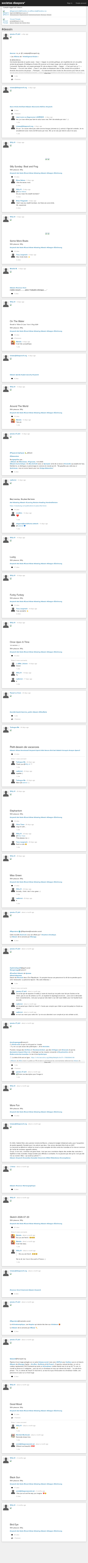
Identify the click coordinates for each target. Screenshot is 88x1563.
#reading (42, 502)
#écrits (24, 23)
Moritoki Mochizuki (23, 1435)
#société (13, 712)
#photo (12, 23)
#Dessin (13, 462)
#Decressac (23, 462)
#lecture (36, 502)
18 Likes (16, 251)
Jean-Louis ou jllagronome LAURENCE (30, 117)
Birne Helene (21, 180)
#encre (47, 750)
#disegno (50, 173)
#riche (16, 107)
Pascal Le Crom (15, 693)
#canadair (34, 1158)
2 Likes (16, 110)
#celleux (69, 1362)
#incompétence (65, 1158)
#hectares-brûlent (39, 1050)
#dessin (49, 15)
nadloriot (13, 480)
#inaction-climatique (48, 935)
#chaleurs (54, 1324)
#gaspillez (15, 459)
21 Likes (16, 1414)
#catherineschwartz (34, 15)
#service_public (26, 712)
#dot (42, 750)
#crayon (71, 750)
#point (38, 750)
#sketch (59, 750)
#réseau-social (43, 1362)
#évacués (65, 1050)
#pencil (77, 750)
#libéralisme (55, 1158)
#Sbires (16, 57)
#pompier (47, 464)
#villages (55, 1050)
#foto (28, 23)
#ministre (46, 1046)
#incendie (67, 464)
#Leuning (29, 502)
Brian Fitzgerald (22, 201)
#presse (28, 973)
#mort (19, 1290)
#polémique (42, 1054)
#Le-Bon (34, 1364)
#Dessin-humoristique (17, 464)
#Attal (48, 1158)
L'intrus (12, 1166)
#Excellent (13, 973)
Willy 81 (12, 142)
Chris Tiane (20, 824)
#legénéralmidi (23, 15)
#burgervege (14, 970)
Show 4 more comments (19, 988)
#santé (18, 712)
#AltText (59, 1362)
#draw (31, 173)
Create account (81, 3)
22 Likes (16, 1227)
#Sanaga (33, 937)
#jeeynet (13, 1359)
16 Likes (16, 335)
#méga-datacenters (46, 468)
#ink (51, 750)
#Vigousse (31, 462)
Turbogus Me (14, 727)
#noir (24, 288)
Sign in (69, 3)
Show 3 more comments (19, 1232)
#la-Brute (41, 1364)
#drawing (37, 173)
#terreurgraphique (29, 1186)
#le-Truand (50, 1364)
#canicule (23, 935)
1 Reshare (17, 79)
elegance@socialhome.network (27, 523)
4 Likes (18, 197)
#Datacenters (14, 456)
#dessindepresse (16, 975)
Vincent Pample (15, 19)
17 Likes (16, 567)
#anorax (12, 53)
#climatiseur (47, 1366)
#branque (43, 15)
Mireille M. (13, 268)
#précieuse (14, 468)
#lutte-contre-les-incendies (19, 1054)
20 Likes (16, 1535)
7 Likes (16, 293)
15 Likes (16, 177)
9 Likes (16, 378)
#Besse (32, 1328)
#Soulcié (20, 977)
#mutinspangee (15, 1042)
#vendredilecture (52, 502)
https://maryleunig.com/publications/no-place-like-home (28, 506)
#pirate (18, 375)
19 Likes (16, 821)
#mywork (49, 107)
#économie (36, 107)
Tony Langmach (22, 254)
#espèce (31, 1324)
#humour (19, 288)
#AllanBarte (43, 712)
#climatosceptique (18, 1324)
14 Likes (16, 754)
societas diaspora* (13, 3)
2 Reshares (17, 338)
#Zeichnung (58, 173)
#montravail (25, 750)
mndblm (19, 513)
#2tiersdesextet (14, 15)
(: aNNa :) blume (22, 663)
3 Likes (16, 1189)
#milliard (22, 107)
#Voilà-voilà (16, 1044)
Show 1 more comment (18, 759)
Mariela (19, 341)
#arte (21, 173)
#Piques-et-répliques (17, 453)
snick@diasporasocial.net (25, 1444)
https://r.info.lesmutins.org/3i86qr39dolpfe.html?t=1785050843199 (52, 1057)
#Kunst (26, 173)
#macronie (42, 1158)
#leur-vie (27, 1052)
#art (21, 23)
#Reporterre (14, 931)
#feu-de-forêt (33, 464)
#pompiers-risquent (17, 1052)
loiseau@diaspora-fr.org (18, 87)
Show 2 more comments (19, 660)
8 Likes (16, 940)
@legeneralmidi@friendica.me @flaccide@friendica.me (28, 11)
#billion (42, 107)
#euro (12, 107)
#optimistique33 (15, 968)
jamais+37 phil (15, 34)
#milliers (28, 1050)
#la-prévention (63, 1052)
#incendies (26, 1158)
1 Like (16, 76)
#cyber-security (26, 375)
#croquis (65, 750)
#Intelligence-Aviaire (30, 57)
